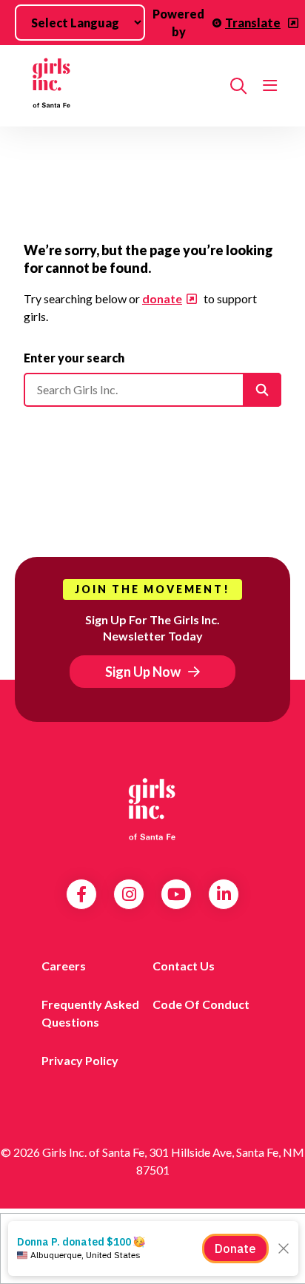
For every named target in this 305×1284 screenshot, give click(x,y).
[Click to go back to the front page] (121, 86)
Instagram (129, 894)
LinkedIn (223, 894)
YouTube (176, 894)
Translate (253, 23)
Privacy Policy (79, 1060)
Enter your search (74, 358)
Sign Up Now (143, 671)
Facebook (81, 894)
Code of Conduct (200, 1004)
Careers (63, 966)
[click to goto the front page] (152, 809)
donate (162, 298)
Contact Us (183, 966)
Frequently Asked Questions (90, 1013)
